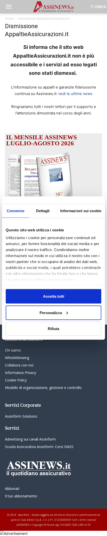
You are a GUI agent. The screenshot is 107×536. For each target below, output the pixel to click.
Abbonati (12, 488)
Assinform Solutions (21, 416)
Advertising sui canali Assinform (30, 439)
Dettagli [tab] (43, 211)
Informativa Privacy (20, 372)
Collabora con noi (19, 365)
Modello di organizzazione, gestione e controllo (43, 387)
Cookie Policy (16, 380)
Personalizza (51, 312)
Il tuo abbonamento (21, 496)
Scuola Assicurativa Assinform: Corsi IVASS (39, 446)
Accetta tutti (53, 296)
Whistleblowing (17, 357)
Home (9, 18)
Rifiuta (53, 329)
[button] (8, 6)
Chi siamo (13, 350)
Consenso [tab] (16, 211)
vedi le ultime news (75, 93)
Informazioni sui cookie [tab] (80, 211)
